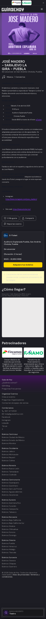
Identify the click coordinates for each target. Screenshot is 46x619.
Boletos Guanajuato (10, 482)
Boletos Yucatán (9, 506)
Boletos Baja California (11, 520)
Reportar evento (14, 224)
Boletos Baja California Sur (13, 523)
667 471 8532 (11, 411)
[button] (23, 34)
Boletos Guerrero (9, 566)
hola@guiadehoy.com (14, 414)
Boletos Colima (8, 460)
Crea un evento (8, 397)
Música (10, 77)
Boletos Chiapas (9, 563)
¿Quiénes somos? (9, 382)
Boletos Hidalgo (8, 549)
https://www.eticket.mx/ (22, 209)
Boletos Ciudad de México (13, 437)
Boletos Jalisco (8, 451)
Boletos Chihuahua (10, 529)
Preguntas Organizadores (13, 400)
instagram (6, 420)
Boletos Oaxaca (9, 560)
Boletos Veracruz (9, 546)
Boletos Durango (9, 535)
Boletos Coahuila (9, 474)
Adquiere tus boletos (23, 265)
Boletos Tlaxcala (9, 552)
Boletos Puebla (8, 543)
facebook (6, 417)
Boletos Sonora (8, 532)
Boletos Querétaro (10, 486)
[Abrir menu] (41, 9)
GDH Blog (6, 386)
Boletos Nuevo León (10, 468)
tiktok (4, 426)
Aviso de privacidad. (21, 574)
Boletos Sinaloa (8, 526)
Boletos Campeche (10, 509)
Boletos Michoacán (10, 454)
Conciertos (20, 77)
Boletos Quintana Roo (11, 503)
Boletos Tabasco (9, 512)
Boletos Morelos (9, 443)
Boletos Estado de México (13, 440)
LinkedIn (5, 423)
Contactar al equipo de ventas (15, 403)
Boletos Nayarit (8, 457)
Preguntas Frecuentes (11, 388)
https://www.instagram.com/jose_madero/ (21, 199)
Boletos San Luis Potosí (12, 489)
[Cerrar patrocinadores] (43, 3)
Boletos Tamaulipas (10, 471)
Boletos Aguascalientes (12, 492)
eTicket (39, 120)
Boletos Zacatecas (10, 495)
